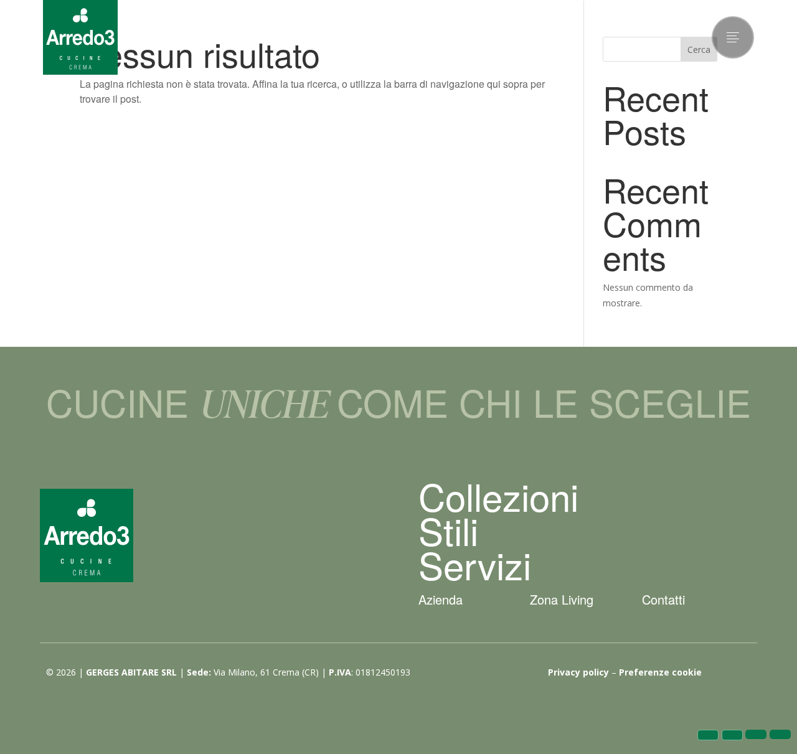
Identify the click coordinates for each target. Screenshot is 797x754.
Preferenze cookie (660, 672)
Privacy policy (578, 672)
